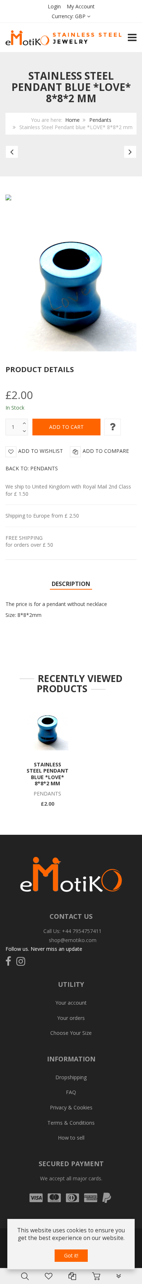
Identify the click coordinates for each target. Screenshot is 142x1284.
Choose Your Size (71, 1032)
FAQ (71, 1092)
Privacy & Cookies (71, 1107)
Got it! (71, 1255)
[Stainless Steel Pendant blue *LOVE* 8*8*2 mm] (47, 729)
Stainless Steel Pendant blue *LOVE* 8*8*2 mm (47, 774)
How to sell (71, 1137)
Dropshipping (71, 1077)
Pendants (100, 119)
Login (54, 6)
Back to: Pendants (31, 468)
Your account (71, 1002)
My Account (81, 6)
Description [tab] (71, 584)
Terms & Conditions (71, 1122)
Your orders (71, 1017)
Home (72, 119)
